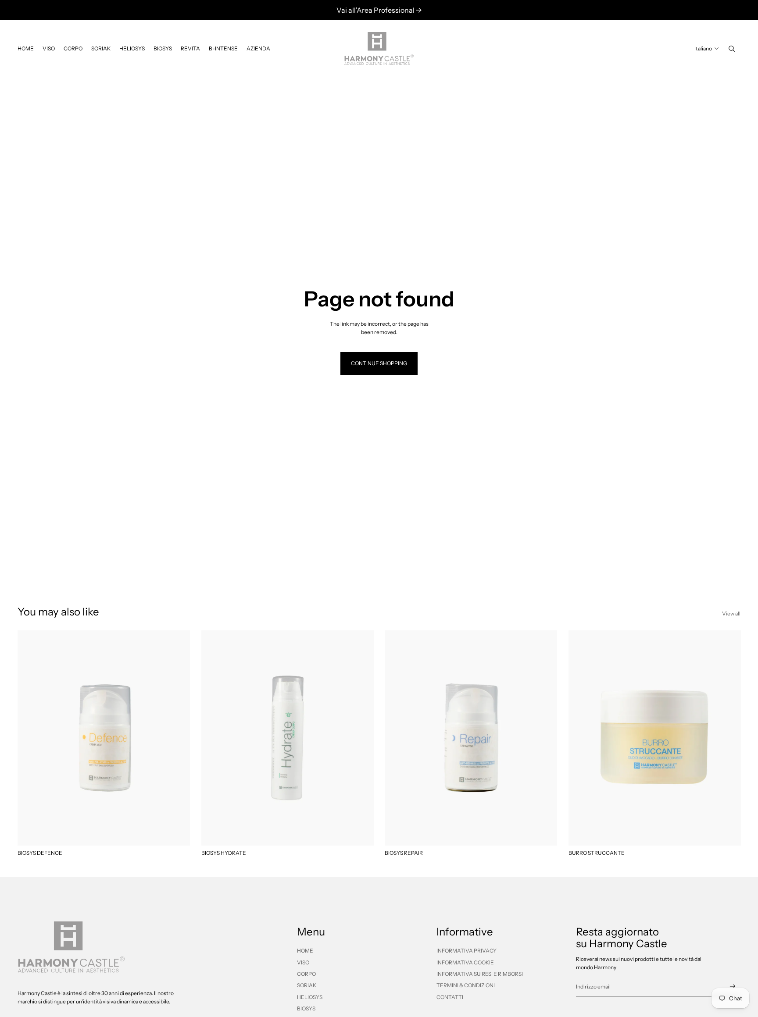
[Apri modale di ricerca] (731, 48)
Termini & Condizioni (465, 985)
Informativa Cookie (465, 962)
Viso (303, 962)
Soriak (306, 985)
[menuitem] (26, 48)
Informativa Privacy (466, 950)
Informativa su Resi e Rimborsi (479, 974)
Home (305, 950)
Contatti (449, 997)
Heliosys (309, 997)
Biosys (306, 1008)
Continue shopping (379, 363)
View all (731, 613)
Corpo (306, 974)
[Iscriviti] (732, 986)
